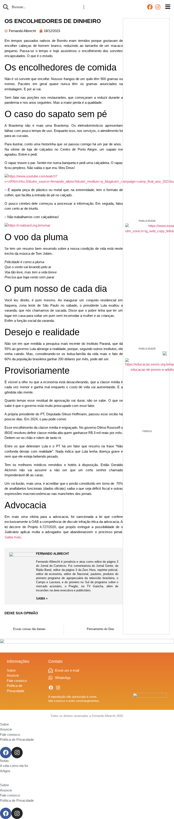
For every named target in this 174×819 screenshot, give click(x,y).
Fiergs (147, 431)
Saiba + (42, 598)
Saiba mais (13, 537)
